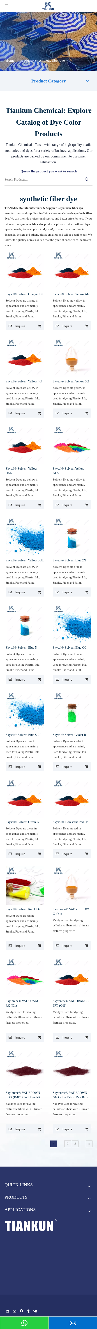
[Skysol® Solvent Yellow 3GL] (25, 536)
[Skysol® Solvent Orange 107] (25, 270)
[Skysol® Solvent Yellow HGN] (25, 444)
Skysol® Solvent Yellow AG (71, 294)
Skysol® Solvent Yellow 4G (24, 381)
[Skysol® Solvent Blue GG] (72, 623)
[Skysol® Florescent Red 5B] (72, 798)
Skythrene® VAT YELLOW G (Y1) (71, 912)
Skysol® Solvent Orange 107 (24, 294)
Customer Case (38, 1252)
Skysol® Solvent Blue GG (70, 647)
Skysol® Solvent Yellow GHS (68, 471)
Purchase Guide (38, 1267)
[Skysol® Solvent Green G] (25, 798)
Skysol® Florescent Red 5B (70, 822)
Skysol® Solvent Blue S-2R (24, 735)
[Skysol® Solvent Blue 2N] (72, 536)
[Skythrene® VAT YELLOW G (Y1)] (72, 885)
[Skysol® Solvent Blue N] (25, 623)
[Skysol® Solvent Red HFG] (25, 885)
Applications (38, 1282)
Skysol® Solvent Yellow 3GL (25, 560)
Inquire (20, 326)
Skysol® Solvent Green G (22, 822)
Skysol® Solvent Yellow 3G (71, 381)
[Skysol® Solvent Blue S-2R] (25, 711)
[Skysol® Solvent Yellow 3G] (72, 357)
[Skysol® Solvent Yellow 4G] (25, 357)
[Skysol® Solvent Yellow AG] (72, 270)
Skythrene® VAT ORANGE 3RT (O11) (71, 1003)
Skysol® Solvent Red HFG (23, 909)
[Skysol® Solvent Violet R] (72, 711)
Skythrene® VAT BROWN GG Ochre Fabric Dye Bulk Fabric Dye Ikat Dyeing (70, 1095)
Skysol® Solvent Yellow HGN (21, 471)
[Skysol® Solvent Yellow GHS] (72, 444)
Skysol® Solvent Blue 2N (69, 560)
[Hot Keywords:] (86, 179)
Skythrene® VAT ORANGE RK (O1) (24, 1003)
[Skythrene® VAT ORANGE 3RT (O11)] (72, 977)
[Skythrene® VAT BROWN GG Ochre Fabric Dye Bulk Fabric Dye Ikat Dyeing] (72, 1068)
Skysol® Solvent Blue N (21, 647)
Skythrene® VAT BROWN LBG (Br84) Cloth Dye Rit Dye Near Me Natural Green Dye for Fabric (24, 1095)
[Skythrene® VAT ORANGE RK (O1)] (25, 977)
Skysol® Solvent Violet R (69, 735)
